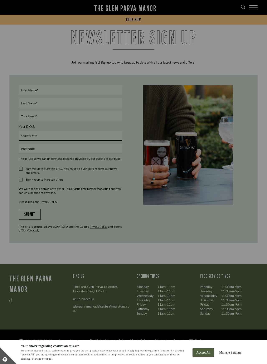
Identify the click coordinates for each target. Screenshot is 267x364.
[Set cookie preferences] (8, 355)
